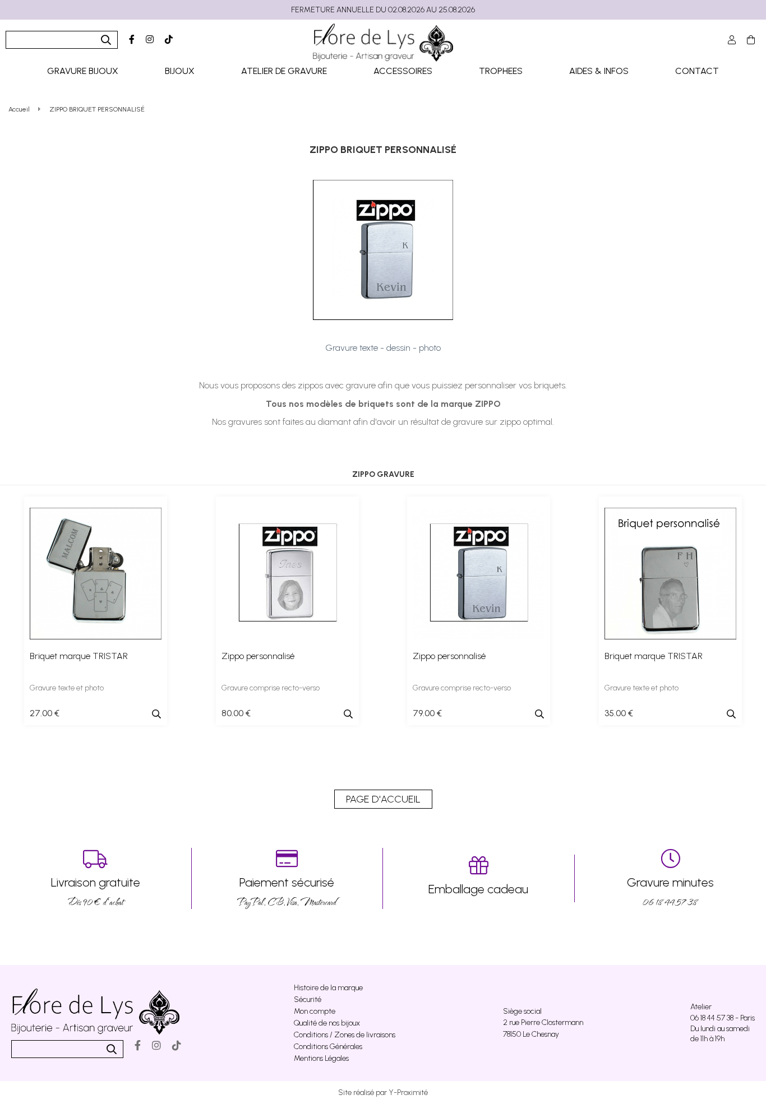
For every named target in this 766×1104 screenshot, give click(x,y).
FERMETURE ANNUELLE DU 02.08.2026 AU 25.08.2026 (383, 10)
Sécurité (307, 999)
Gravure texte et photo (67, 688)
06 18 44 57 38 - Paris (722, 1018)
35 (619, 713)
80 (236, 713)
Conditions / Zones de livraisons (344, 1035)
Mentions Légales (321, 1058)
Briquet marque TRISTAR (79, 656)
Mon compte (314, 1011)
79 (427, 713)
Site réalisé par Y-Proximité (383, 1092)
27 (44, 713)
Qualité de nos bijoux (327, 1023)
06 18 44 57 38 (670, 892)
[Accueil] (383, 42)
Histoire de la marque (328, 987)
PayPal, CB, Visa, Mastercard (286, 892)
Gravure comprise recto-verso (271, 688)
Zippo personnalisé (258, 656)
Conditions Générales (328, 1046)
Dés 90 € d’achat (95, 892)
